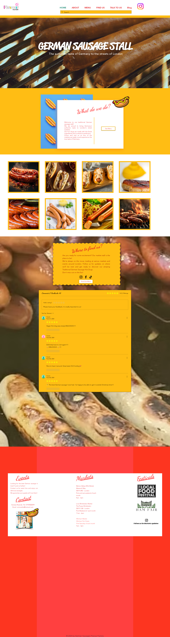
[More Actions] (127, 318)
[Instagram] (140, 6)
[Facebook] (86, 277)
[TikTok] (91, 277)
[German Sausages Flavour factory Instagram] (146, 520)
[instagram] (81, 277)
